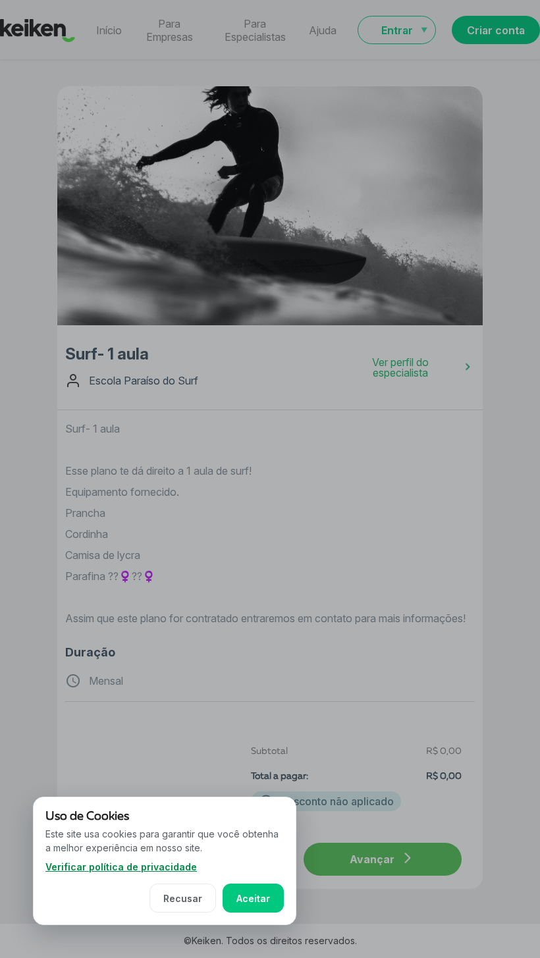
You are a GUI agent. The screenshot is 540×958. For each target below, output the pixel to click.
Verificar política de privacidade (121, 866)
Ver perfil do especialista (400, 367)
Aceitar (253, 898)
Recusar (182, 898)
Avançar (372, 859)
